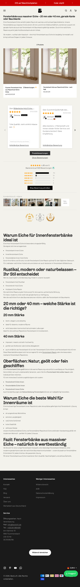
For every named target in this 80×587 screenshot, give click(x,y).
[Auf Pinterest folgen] (10, 567)
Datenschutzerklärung (45, 493)
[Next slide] (75, 130)
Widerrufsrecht (42, 484)
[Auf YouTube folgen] (15, 567)
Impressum (40, 497)
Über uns (7, 501)
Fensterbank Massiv (49, 352)
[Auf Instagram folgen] (4, 567)
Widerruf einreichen (40, 552)
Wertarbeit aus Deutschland (14, 506)
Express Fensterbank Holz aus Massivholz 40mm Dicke (13, 90)
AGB (37, 489)
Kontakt (6, 484)
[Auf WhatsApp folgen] (20, 567)
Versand (6, 497)
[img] (14, 112)
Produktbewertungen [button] (40, 153)
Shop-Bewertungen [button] (40, 157)
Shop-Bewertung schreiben (40, 188)
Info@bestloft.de (14, 524)
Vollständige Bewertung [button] (19, 145)
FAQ (4, 489)
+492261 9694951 (14, 527)
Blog (5, 493)
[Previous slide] (5, 130)
